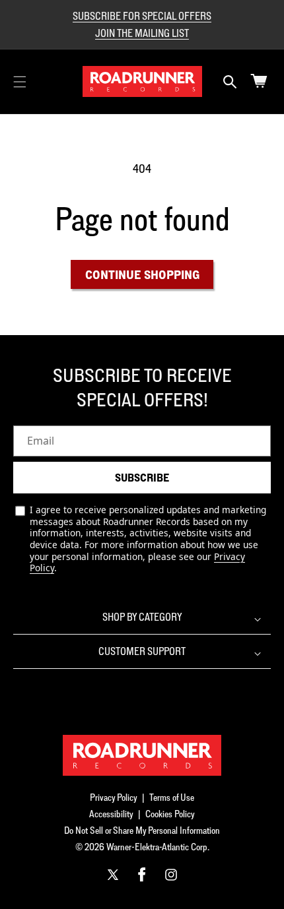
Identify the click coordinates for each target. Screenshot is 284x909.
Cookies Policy (170, 813)
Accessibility (111, 813)
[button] (19, 81)
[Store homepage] (142, 755)
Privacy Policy (113, 797)
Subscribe (142, 478)
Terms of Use (171, 797)
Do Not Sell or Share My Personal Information (142, 830)
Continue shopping (142, 274)
